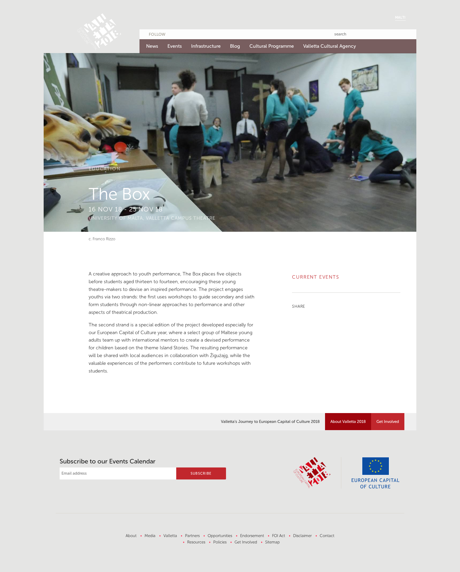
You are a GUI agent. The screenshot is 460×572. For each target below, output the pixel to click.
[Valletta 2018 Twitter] (174, 33)
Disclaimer (302, 535)
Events (174, 46)
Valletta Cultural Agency (329, 46)
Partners (192, 535)
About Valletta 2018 (348, 421)
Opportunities (220, 535)
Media (150, 535)
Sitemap (272, 542)
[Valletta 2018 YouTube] (195, 33)
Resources (196, 542)
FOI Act (278, 535)
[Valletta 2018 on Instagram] (205, 33)
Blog (235, 46)
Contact (327, 535)
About (131, 535)
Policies (220, 542)
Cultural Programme (271, 46)
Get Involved (387, 421)
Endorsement (252, 535)
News (152, 46)
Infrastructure (206, 46)
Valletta (170, 535)
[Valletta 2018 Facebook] (184, 33)
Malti (400, 17)
